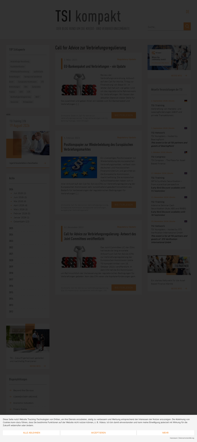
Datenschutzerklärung (186, 438)
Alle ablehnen (31, 432)
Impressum (174, 438)
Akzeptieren (98, 432)
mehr (165, 432)
